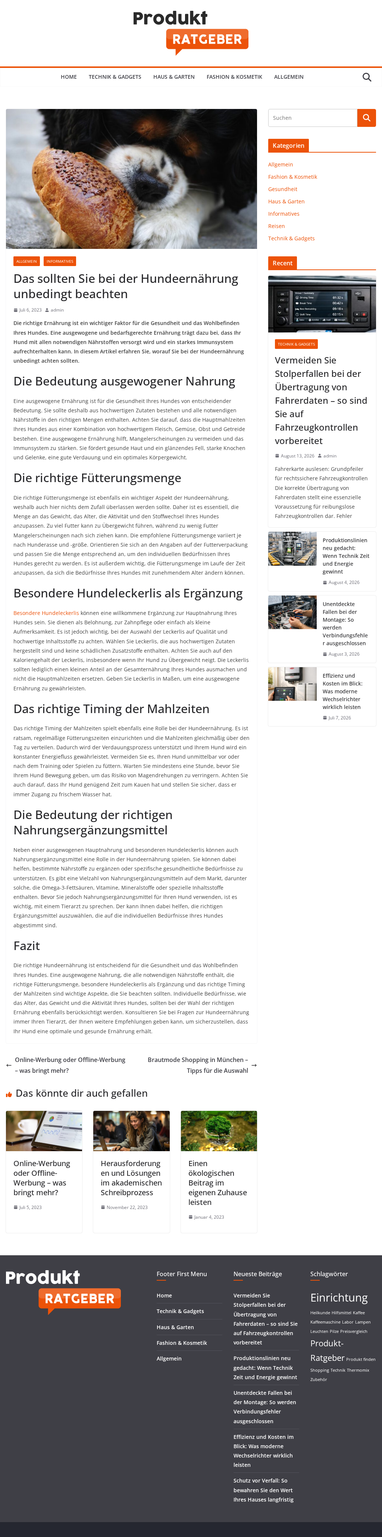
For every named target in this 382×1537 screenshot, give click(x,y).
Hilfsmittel (341, 1312)
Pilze (334, 1331)
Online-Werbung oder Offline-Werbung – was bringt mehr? (70, 1065)
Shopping (319, 1370)
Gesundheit (282, 189)
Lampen (363, 1322)
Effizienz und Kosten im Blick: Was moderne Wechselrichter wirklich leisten (343, 691)
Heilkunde (320, 1312)
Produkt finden (361, 1359)
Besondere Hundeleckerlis (46, 612)
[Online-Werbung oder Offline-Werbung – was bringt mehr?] (44, 1116)
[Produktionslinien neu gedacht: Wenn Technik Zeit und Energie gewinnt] (292, 561)
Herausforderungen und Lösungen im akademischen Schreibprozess (131, 1177)
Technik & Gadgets (115, 76)
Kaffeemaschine (325, 1322)
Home (69, 76)
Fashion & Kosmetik (234, 76)
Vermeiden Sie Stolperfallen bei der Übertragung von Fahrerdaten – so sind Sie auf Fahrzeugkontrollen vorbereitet (321, 400)
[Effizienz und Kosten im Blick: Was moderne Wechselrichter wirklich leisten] (292, 697)
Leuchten (319, 1331)
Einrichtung (339, 1297)
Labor (348, 1322)
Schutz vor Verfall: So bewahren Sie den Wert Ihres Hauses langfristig (264, 1490)
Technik (338, 1370)
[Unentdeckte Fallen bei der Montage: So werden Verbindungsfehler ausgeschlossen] (292, 629)
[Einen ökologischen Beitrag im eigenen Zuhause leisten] (219, 1116)
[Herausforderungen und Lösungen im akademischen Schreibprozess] (131, 1116)
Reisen (276, 225)
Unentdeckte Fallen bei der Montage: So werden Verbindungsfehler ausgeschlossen (345, 623)
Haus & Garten (174, 76)
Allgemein (289, 76)
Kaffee (359, 1312)
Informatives (60, 261)
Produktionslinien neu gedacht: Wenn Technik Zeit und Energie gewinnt (346, 556)
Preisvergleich (353, 1331)
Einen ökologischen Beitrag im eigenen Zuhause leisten (217, 1182)
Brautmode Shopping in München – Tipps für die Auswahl (198, 1065)
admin (57, 310)
